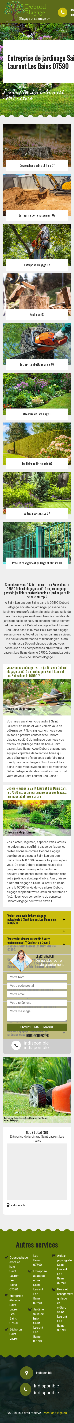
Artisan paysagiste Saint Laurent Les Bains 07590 (63, 1269)
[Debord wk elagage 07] (26, 11)
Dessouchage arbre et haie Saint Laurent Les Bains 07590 (15, 1273)
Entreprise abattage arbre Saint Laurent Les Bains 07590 (39, 1287)
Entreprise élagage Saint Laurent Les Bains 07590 (15, 1309)
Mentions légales (55, 1413)
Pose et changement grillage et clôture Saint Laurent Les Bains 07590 (63, 1310)
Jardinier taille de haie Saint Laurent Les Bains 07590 (39, 1325)
